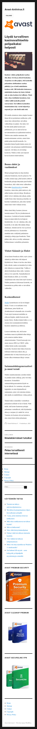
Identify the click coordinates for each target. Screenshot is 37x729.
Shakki (7, 302)
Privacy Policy (9, 480)
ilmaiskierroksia (17, 187)
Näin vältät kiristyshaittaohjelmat (17, 530)
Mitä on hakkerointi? (13, 527)
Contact (6, 475)
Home (6, 469)
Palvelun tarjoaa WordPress (23, 723)
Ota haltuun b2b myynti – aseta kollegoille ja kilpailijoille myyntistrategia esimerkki (17, 553)
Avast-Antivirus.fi (14, 9)
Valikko (9, 15)
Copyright (7, 477)
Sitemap (6, 472)
